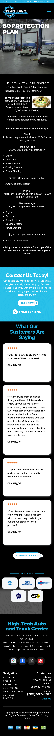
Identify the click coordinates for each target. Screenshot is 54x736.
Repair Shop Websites (37, 712)
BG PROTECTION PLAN (29, 91)
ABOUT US (9, 681)
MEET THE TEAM (13, 691)
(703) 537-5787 (22, 635)
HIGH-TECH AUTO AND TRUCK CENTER (27, 83)
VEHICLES (9, 695)
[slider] (12, 348)
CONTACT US (11, 688)
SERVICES (9, 677)
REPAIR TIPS (10, 684)
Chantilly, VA (14, 365)
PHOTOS (8, 698)
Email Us (46, 699)
